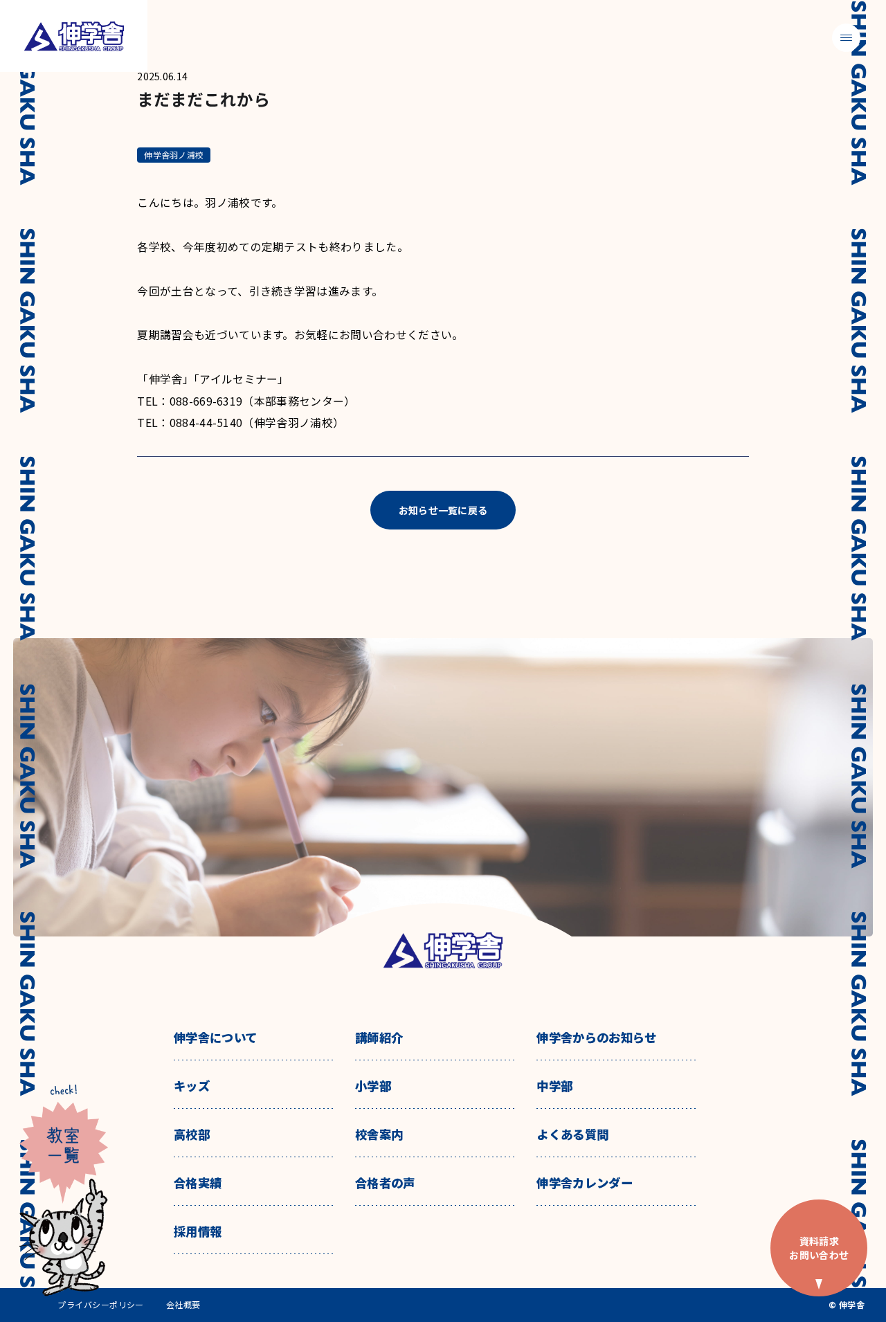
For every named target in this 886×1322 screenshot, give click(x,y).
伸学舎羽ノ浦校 (174, 155)
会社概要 (183, 1305)
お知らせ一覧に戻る (443, 510)
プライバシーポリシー (100, 1305)
